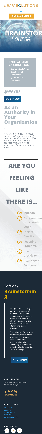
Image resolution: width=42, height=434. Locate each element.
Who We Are (8, 408)
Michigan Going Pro (11, 417)
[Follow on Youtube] (19, 430)
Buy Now (12, 99)
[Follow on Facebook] (6, 430)
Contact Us (8, 415)
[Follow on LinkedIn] (13, 430)
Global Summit (21, 16)
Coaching (7, 410)
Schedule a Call (9, 412)
